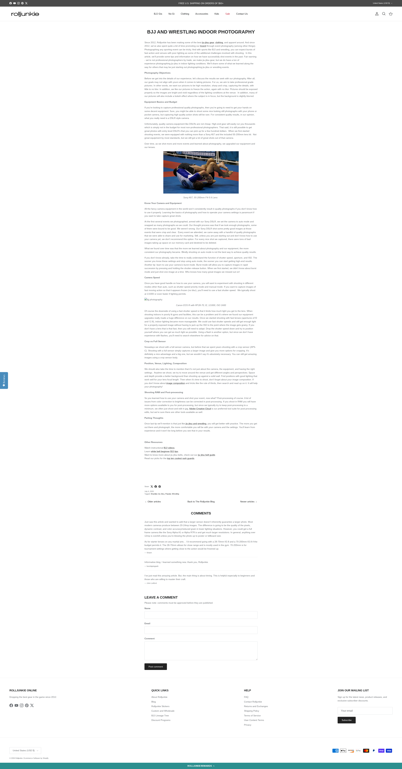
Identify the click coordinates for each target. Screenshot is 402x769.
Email (147, 623)
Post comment (156, 666)
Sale (227, 13)
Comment (149, 638)
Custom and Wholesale (162, 711)
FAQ (246, 697)
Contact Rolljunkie (253, 701)
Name (147, 608)
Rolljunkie (19, 758)
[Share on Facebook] (156, 486)
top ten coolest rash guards (180, 458)
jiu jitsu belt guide (206, 455)
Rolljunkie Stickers (160, 706)
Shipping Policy (251, 711)
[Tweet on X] (152, 486)
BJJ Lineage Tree (160, 715)
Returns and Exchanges (256, 706)
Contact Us (242, 13)
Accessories (201, 13)
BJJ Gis (158, 13)
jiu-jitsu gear (208, 42)
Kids (217, 13)
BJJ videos (169, 448)
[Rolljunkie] (25, 14)
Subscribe (347, 720)
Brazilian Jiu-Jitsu (157, 494)
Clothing (185, 13)
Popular (168, 494)
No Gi (171, 13)
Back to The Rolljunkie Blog (201, 501)
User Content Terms (254, 720)
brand (203, 46)
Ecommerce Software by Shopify (36, 758)
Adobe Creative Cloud (200, 408)
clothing (219, 42)
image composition (175, 383)
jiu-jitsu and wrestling (196, 423)
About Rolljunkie (159, 697)
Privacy (247, 725)
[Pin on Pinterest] (159, 486)
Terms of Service (252, 715)
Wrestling (175, 494)
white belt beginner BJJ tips (164, 451)
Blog (153, 701)
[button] (201, 766)
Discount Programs (160, 720)
